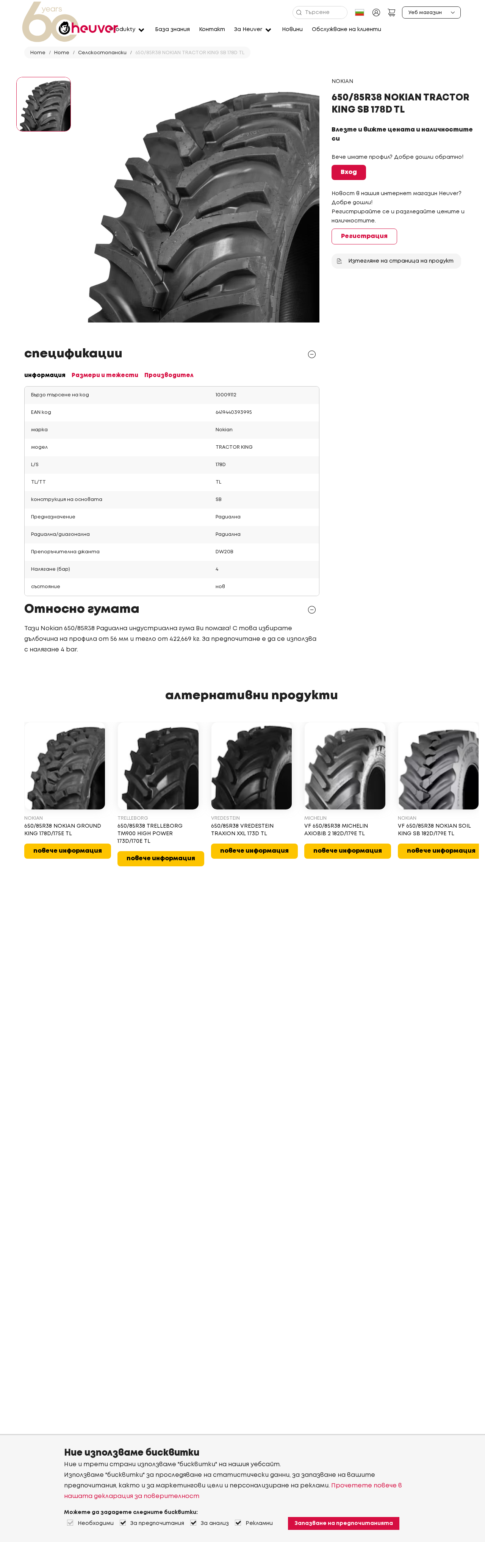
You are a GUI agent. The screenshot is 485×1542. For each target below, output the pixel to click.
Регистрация (364, 236)
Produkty (122, 29)
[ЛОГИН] (376, 12)
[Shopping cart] (391, 12)
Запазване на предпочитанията (343, 1523)
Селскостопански (102, 53)
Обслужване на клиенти (346, 29)
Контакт (212, 29)
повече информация (67, 851)
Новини (292, 29)
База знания (172, 29)
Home (37, 53)
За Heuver (248, 29)
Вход (349, 172)
